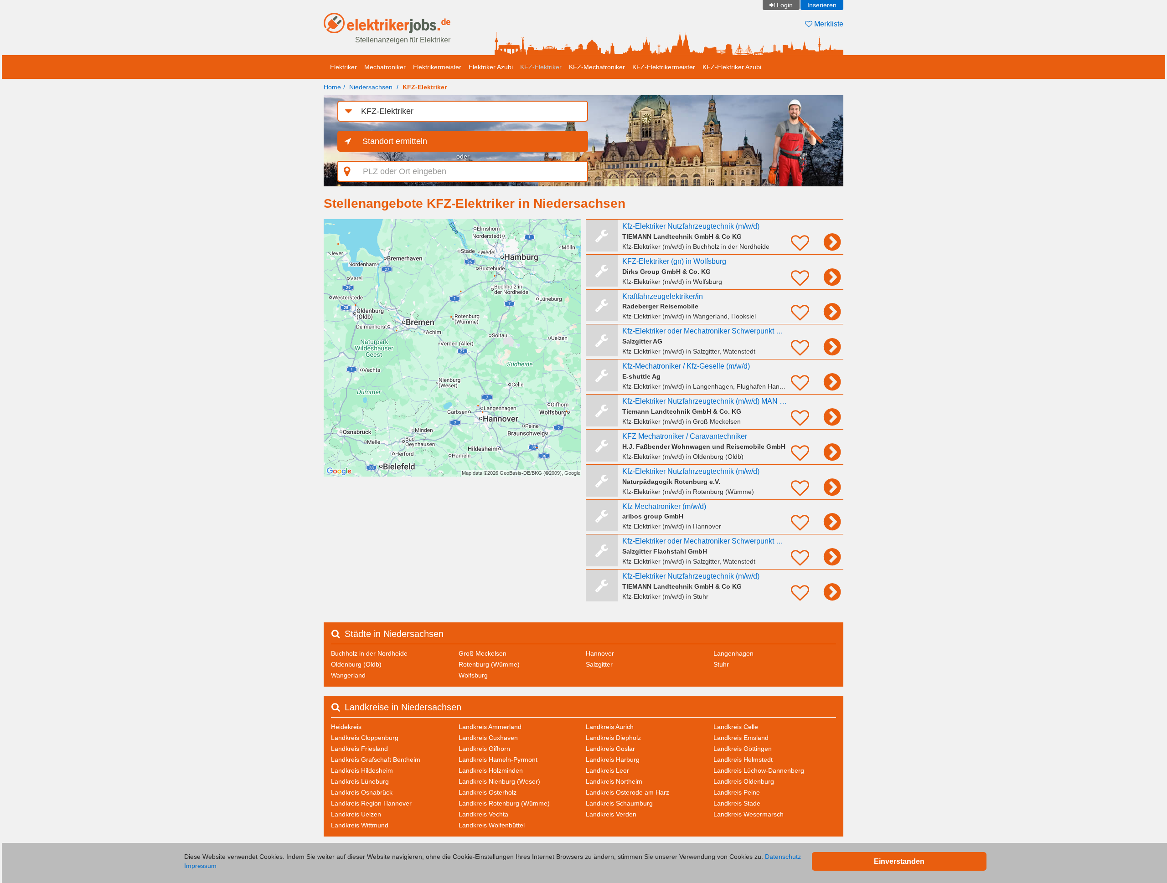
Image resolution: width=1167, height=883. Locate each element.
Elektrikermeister (437, 67)
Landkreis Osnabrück (361, 792)
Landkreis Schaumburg (619, 803)
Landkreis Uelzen (356, 814)
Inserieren (822, 5)
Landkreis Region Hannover (371, 803)
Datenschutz (783, 856)
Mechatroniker (385, 67)
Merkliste (827, 24)
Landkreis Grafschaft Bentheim (375, 759)
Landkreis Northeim (614, 781)
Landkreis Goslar (610, 748)
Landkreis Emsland (741, 737)
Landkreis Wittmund (359, 825)
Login (785, 5)
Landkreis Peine (736, 792)
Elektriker (343, 67)
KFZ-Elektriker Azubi (731, 67)
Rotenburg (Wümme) (489, 664)
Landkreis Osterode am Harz (627, 792)
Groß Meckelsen (482, 653)
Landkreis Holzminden (491, 770)
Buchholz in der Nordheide (369, 653)
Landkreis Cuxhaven (488, 737)
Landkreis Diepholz (613, 737)
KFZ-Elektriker (541, 67)
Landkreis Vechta (483, 814)
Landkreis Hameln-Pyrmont (498, 759)
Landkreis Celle (735, 726)
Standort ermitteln (394, 141)
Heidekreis (346, 726)
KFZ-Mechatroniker (597, 67)
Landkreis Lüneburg (360, 781)
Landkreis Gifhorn (484, 748)
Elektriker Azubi (491, 67)
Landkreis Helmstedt (743, 759)
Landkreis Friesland (359, 748)
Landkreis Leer (607, 770)
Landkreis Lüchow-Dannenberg (758, 770)
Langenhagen (733, 653)
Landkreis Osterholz (487, 792)
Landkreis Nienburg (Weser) (499, 781)
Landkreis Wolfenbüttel (492, 825)
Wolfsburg (473, 675)
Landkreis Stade (736, 803)
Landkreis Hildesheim (362, 770)
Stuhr (721, 664)
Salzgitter (599, 664)
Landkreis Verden (611, 814)
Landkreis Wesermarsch (748, 814)
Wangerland (348, 675)
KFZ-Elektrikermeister (663, 67)
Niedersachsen (370, 87)
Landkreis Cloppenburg (364, 737)
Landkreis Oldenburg (743, 781)
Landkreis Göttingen (742, 748)
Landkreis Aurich (610, 726)
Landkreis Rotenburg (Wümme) (504, 803)
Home (332, 87)
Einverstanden (899, 861)
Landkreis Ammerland (490, 726)
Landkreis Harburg (613, 759)
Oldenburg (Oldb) (356, 664)
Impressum (200, 865)
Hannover (600, 653)
